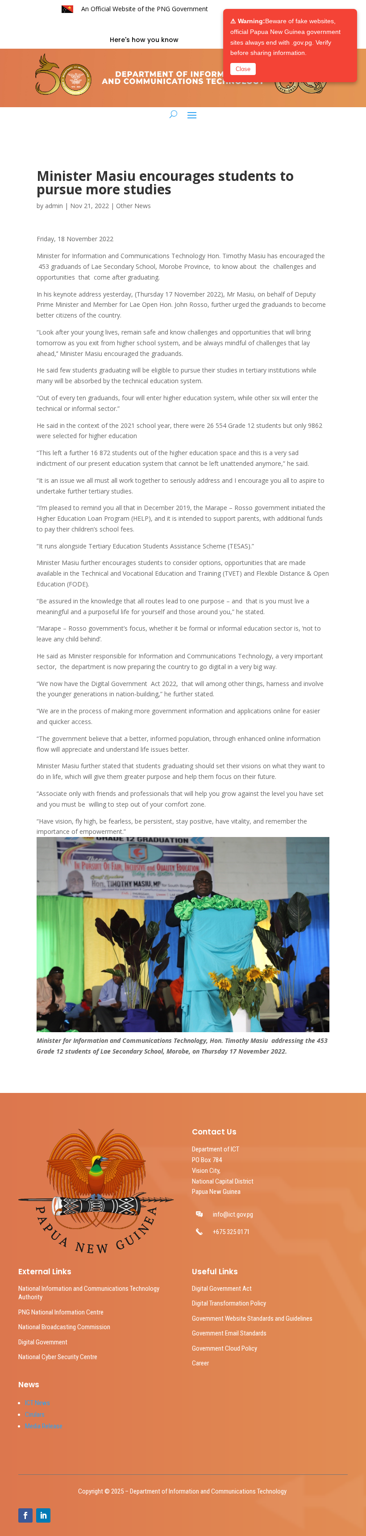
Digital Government (42, 1342)
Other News (133, 205)
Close (243, 69)
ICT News (37, 1403)
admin (54, 205)
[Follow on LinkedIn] (43, 1515)
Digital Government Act (222, 1289)
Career (200, 1363)
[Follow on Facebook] (25, 1515)
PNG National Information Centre (61, 1312)
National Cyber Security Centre (57, 1357)
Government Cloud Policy (224, 1348)
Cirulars (35, 1414)
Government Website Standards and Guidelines (252, 1318)
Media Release (43, 1426)
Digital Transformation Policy (229, 1303)
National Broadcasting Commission (64, 1327)
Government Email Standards (229, 1333)
